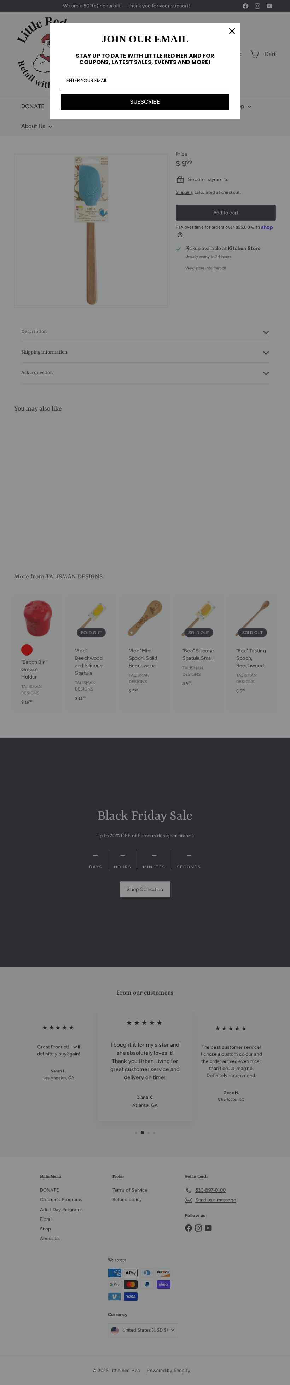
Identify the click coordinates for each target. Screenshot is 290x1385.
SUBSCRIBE (145, 102)
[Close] (232, 31)
